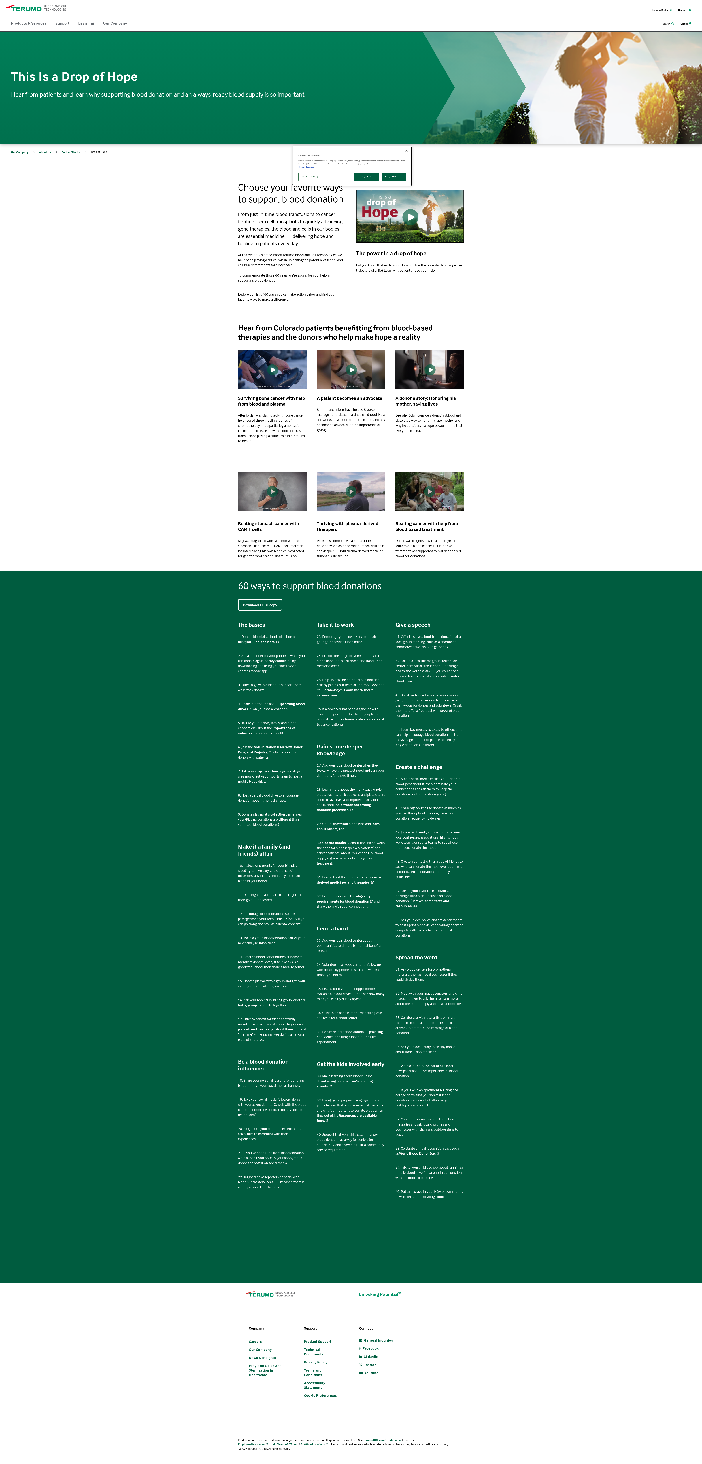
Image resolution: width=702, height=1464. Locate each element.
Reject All (366, 176)
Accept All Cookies (394, 176)
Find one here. (263, 641)
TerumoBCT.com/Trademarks (382, 1440)
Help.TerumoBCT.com (284, 1444)
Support (62, 23)
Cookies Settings (310, 176)
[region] (352, 166)
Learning (86, 23)
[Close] (407, 151)
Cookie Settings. (306, 167)
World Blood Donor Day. (417, 1153)
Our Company (115, 23)
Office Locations (314, 1444)
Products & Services (29, 23)
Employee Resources (251, 1444)
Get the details (334, 842)
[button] (272, 491)
